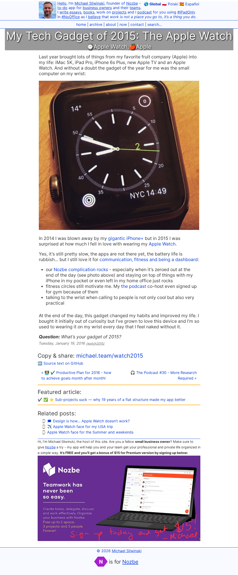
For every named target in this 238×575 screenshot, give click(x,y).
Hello (61, 3)
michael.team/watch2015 (109, 355)
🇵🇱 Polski (170, 4)
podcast (144, 12)
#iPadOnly (186, 12)
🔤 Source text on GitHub (60, 363)
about (111, 24)
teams (135, 7)
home (81, 24)
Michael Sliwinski (89, 3)
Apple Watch (162, 244)
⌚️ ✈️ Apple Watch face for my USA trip (77, 426)
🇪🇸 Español (189, 4)
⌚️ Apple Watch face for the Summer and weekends (87, 432)
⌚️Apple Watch (107, 46)
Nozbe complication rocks (81, 269)
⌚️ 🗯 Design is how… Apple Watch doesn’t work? (85, 421)
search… (154, 24)
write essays (70, 12)
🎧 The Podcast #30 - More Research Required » (163, 375)
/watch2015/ (95, 343)
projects (119, 12)
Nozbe (132, 3)
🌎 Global (152, 4)
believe (94, 16)
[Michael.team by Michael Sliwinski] (47, 10)
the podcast (133, 286)
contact (137, 24)
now (123, 24)
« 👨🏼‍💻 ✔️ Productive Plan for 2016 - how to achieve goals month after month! (76, 375)
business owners (97, 7)
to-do (62, 7)
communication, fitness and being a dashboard (148, 259)
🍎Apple (140, 46)
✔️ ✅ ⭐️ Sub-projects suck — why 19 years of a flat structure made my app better (111, 399)
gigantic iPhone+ (126, 238)
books (88, 12)
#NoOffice (71, 16)
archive (95, 24)
